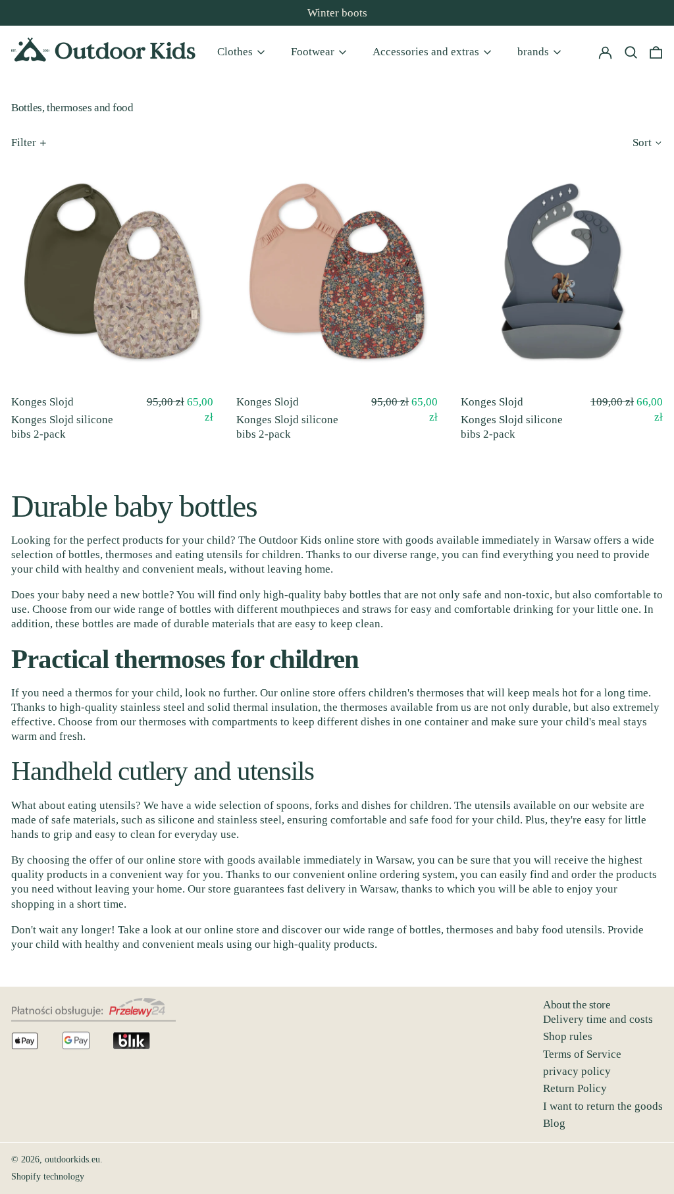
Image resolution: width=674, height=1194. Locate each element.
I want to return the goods (603, 1106)
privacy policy (577, 1071)
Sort (642, 142)
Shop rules (567, 1036)
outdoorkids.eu (72, 1159)
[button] (656, 52)
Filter (23, 142)
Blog (554, 1123)
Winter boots (337, 13)
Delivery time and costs (598, 1019)
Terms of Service (582, 1054)
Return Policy (575, 1088)
